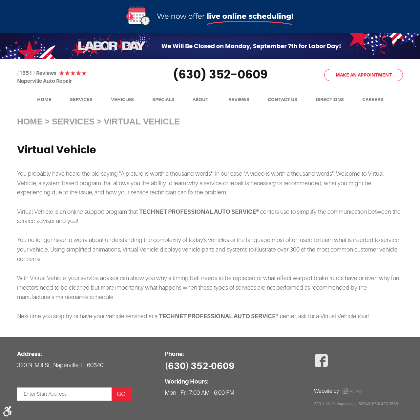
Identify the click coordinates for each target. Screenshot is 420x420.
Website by (326, 391)
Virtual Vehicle (142, 121)
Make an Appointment (364, 74)
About (200, 99)
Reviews (238, 99)
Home (44, 99)
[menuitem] (44, 99)
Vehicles (122, 99)
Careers (372, 99)
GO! (122, 394)
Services (81, 99)
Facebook (321, 360)
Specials (163, 99)
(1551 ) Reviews (36, 73)
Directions (330, 99)
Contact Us (282, 99)
